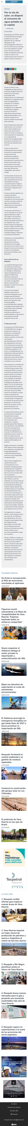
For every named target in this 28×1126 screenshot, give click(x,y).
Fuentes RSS (14, 1111)
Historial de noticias (14, 1107)
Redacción (10, 28)
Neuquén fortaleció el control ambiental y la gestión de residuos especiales (12, 758)
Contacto (14, 1104)
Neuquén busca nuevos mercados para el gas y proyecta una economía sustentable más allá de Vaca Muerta (13, 998)
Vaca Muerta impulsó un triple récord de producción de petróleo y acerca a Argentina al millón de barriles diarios (13, 935)
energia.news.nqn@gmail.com (14, 1120)
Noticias (7, 9)
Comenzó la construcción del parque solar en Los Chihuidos (13, 791)
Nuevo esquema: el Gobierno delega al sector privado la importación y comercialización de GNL (13, 653)
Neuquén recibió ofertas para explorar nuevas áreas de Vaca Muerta (11, 903)
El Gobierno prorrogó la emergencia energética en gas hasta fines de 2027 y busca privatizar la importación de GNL (13, 723)
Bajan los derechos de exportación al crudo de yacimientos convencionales (12, 688)
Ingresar (15, 1114)
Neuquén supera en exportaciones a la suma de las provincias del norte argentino (13, 1031)
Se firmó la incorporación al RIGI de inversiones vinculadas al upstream (13, 581)
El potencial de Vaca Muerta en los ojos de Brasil (12, 822)
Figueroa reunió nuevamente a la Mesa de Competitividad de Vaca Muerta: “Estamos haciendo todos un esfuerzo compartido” (13, 615)
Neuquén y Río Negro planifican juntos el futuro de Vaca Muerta (12, 967)
